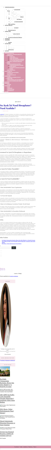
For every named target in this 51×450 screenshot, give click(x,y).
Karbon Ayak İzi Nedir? (13, 72)
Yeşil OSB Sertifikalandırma (17, 59)
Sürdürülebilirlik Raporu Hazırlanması (16, 20)
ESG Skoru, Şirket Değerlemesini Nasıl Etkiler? (12, 243)
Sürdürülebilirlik (9, 7)
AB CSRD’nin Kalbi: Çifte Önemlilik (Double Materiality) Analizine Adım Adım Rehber (7, 398)
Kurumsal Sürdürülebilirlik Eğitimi (14, 62)
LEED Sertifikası (14, 58)
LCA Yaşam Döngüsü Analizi (17, 60)
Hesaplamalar (8, 25)
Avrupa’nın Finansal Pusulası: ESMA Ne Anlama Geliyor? (7, 433)
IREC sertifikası (11, 24)
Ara (14, 247)
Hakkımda (7, 39)
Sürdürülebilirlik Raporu (14, 64)
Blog (8, 86)
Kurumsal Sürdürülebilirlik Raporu (16, 22)
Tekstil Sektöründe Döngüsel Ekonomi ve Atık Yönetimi (7, 423)
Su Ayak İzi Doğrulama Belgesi (15, 37)
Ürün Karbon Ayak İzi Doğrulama (15, 79)
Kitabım (10, 42)
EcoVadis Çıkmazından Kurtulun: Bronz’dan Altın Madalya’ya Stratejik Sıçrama (18, 240)
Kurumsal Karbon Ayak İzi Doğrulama (13, 34)
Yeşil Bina (12, 56)
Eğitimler (7, 38)
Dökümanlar (11, 49)
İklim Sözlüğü (10, 89)
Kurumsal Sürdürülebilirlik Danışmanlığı (13, 10)
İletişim (7, 50)
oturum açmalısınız (14, 276)
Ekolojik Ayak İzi (12, 30)
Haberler (9, 88)
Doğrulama (8, 31)
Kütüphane (8, 43)
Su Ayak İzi (9, 73)
